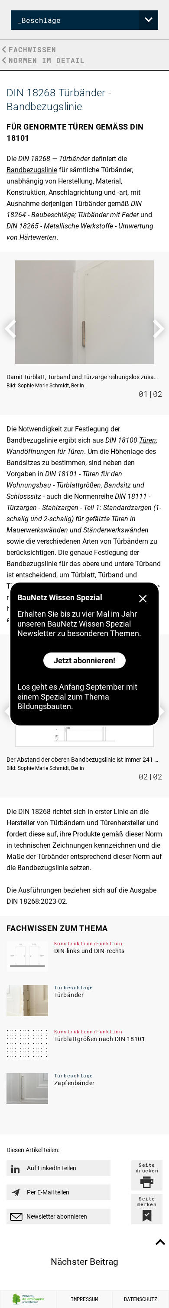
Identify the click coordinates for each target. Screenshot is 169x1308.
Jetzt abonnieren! (84, 660)
